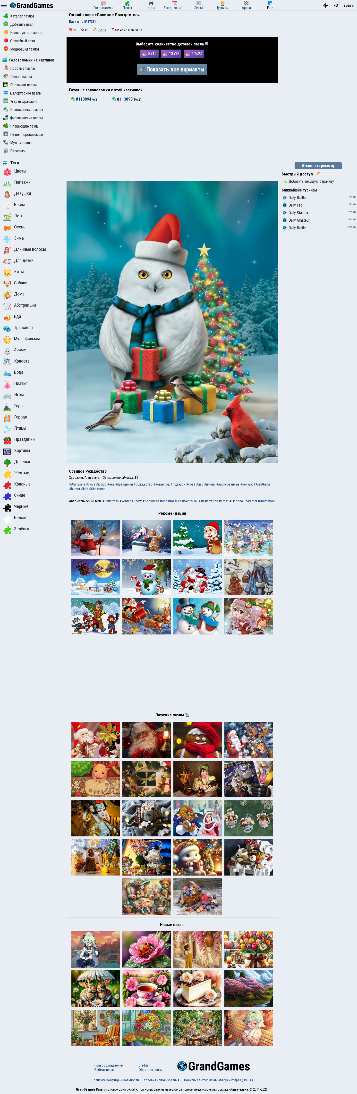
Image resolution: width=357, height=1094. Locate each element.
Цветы (20, 171)
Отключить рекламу (318, 166)
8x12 (152, 53)
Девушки (22, 193)
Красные (22, 484)
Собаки (20, 283)
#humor (74, 489)
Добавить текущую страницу (311, 181)
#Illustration (209, 501)
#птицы (209, 484)
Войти (348, 5)
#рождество (143, 484)
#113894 (83, 99)
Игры (19, 394)
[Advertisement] (172, 145)
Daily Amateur (299, 220)
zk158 (102, 30)
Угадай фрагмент (23, 101)
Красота (22, 361)
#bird (84, 489)
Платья (20, 383)
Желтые (21, 473)
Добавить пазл (21, 24)
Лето (18, 215)
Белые (20, 517)
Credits (144, 1065)
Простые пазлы (22, 68)
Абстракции (25, 305)
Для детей (24, 260)
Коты (19, 271)
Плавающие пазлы (24, 126)
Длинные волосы (30, 249)
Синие (19, 495)
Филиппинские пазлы (26, 118)
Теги (14, 162)
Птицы (20, 428)
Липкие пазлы (21, 76)
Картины (22, 450)
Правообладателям (108, 1065)
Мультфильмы (27, 338)
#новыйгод (161, 484)
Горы (18, 405)
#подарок (177, 484)
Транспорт (23, 327)
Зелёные (22, 528)
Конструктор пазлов (26, 32)
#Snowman (151, 501)
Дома (19, 294)
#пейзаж (246, 484)
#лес (199, 484)
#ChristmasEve (170, 501)
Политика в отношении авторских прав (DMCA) (218, 1080)
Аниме (20, 350)
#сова (190, 484)
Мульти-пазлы (21, 142)
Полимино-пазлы (23, 85)
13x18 (174, 53)
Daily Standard (299, 212)
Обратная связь (150, 1070)
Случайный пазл (22, 41)
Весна (19, 204)
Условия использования (161, 1080)
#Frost (224, 501)
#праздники (124, 484)
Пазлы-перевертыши (26, 134)
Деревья (22, 461)
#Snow (136, 501)
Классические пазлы (26, 109)
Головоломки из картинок (31, 60)
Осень (19, 227)
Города (20, 417)
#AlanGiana (77, 484)
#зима (90, 484)
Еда (17, 316)
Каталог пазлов (22, 16)
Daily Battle (297, 197)
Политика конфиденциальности (115, 1080)
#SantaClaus (191, 501)
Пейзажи (22, 182)
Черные (21, 506)
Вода (18, 372)
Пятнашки (18, 151)
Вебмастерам (104, 1070)
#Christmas (97, 489)
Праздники (24, 439)
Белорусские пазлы (26, 93)
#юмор (101, 484)
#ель (110, 484)
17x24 (197, 53)
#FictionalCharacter (243, 501)
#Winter (125, 501)
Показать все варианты (175, 69)
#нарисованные (227, 484)
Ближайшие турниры (299, 190)
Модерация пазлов (25, 49)
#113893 (125, 99)
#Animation (266, 501)
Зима (19, 238)
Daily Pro (295, 205)
